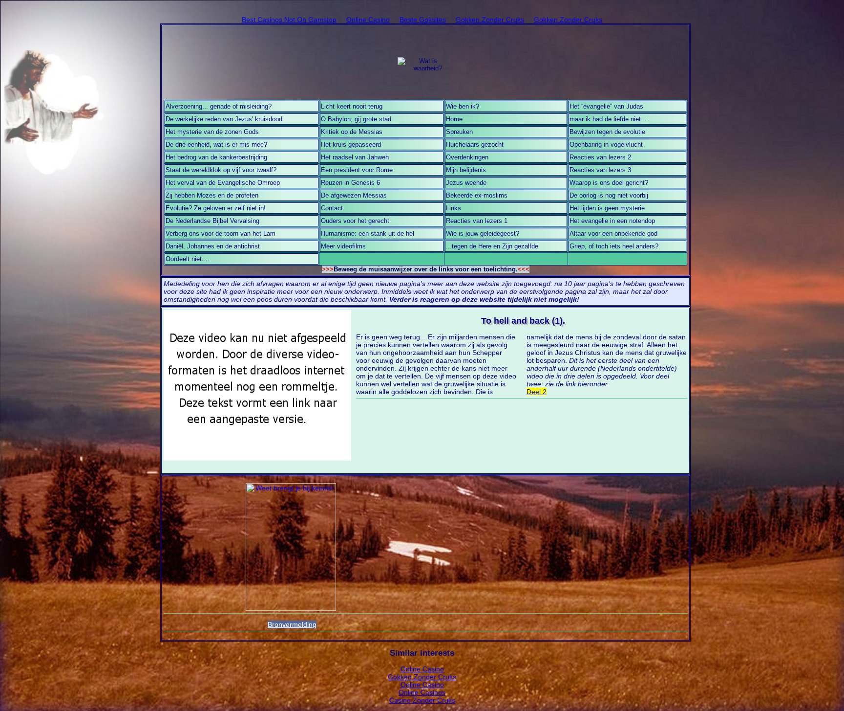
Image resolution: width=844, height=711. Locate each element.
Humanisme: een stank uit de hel (367, 233)
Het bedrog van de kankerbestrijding (216, 157)
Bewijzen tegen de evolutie (607, 131)
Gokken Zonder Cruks (490, 19)
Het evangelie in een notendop (612, 220)
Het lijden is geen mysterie (607, 208)
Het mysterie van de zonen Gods (212, 131)
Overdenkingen (467, 157)
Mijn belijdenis (466, 170)
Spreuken (459, 131)
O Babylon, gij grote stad (356, 119)
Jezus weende (466, 182)
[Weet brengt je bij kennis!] (291, 547)
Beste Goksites (423, 19)
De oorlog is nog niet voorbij (609, 195)
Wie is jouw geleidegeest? (482, 233)
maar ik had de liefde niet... (608, 119)
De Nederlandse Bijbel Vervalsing (212, 220)
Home (454, 119)
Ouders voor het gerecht (355, 220)
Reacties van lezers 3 (600, 170)
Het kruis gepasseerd (351, 144)
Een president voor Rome (357, 170)
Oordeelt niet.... (188, 259)
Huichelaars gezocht (475, 144)
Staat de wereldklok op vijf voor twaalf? (221, 170)
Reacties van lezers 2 (600, 157)
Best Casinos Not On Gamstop (289, 19)
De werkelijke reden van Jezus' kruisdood (224, 119)
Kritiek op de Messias (351, 131)
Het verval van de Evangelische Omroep (223, 182)
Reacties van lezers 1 (476, 220)
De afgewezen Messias (354, 195)
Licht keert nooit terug (351, 106)
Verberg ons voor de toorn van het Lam (220, 233)
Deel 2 (537, 392)
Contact (332, 208)
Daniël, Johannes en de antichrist (213, 246)
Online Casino (368, 19)
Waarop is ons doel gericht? (609, 182)
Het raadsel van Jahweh (355, 157)
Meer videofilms (343, 246)
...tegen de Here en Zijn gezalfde (492, 246)
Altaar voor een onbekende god (613, 233)
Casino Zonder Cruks (422, 700)
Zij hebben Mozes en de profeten (212, 195)
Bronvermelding (292, 624)
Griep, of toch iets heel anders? (614, 246)
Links (453, 208)
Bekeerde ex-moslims (476, 195)
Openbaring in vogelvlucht (606, 144)
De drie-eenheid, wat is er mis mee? (216, 144)
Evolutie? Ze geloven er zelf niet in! (216, 208)
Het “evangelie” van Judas (606, 106)
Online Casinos (422, 692)
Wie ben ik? (462, 106)
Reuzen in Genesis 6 (350, 182)
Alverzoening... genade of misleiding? (219, 106)
